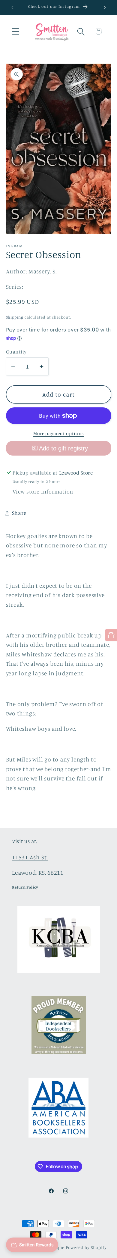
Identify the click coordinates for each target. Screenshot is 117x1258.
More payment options (58, 433)
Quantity (16, 351)
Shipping (14, 317)
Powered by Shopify (86, 1247)
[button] (15, 31)
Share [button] (19, 512)
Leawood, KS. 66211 (38, 872)
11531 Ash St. (30, 857)
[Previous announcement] (12, 7)
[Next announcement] (104, 7)
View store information (43, 491)
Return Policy (25, 887)
